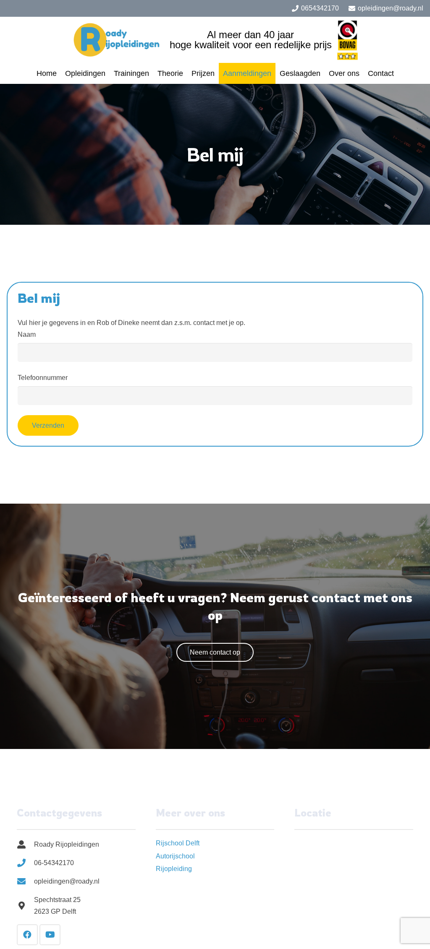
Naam (27, 334)
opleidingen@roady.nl (67, 881)
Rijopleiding (174, 868)
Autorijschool (175, 856)
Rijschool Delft (177, 843)
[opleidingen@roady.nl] (25, 881)
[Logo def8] (118, 40)
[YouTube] (49, 934)
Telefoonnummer (43, 377)
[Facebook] (27, 934)
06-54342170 (54, 862)
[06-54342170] (25, 863)
